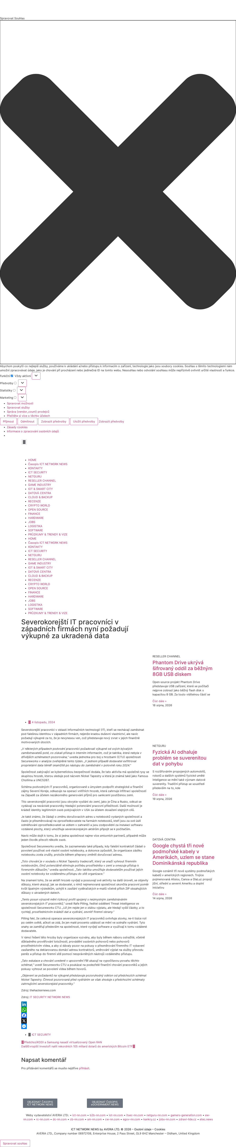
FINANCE (34, 513)
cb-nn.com (77, 1119)
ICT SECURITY (37, 472)
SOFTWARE (35, 530)
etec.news (206, 1119)
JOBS (31, 522)
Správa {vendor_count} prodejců (28, 411)
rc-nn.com (42, 1119)
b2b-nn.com (98, 1115)
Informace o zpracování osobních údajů (33, 431)
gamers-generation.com (186, 1115)
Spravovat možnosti (20, 403)
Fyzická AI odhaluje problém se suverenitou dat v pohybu (179, 757)
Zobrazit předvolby (53, 421)
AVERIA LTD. (112, 1129)
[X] (85, 1021)
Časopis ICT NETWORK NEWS (47, 464)
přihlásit (84, 1068)
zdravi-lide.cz (187, 1119)
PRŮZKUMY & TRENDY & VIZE (48, 534)
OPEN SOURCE (38, 509)
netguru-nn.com (157, 1115)
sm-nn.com (94, 1119)
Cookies (159, 1129)
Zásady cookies (17, 427)
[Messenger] (85, 1026)
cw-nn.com (112, 1119)
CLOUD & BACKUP (40, 497)
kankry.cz (149, 1119)
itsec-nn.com (134, 1115)
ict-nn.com (79, 1115)
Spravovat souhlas (15, 1143)
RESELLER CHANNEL (42, 480)
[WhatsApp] (85, 1010)
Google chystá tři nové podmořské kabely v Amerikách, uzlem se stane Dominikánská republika (183, 854)
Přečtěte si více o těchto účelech (28, 415)
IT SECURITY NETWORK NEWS (50, 997)
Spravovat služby (18, 407)
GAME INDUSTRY (39, 484)
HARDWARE (36, 518)
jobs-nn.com (167, 1119)
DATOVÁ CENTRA (39, 493)
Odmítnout (27, 421)
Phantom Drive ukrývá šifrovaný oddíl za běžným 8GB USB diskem (183, 668)
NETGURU (35, 476)
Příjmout (8, 421)
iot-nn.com (116, 1115)
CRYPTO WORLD (39, 505)
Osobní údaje (142, 1129)
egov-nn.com (131, 1119)
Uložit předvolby (84, 421)
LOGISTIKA (35, 526)
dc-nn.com (60, 1119)
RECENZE (34, 501)
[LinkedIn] (85, 1004)
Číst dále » (160, 701)
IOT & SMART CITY (40, 489)
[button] (118, 192)
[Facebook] (85, 1015)
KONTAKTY (35, 468)
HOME (32, 460)
